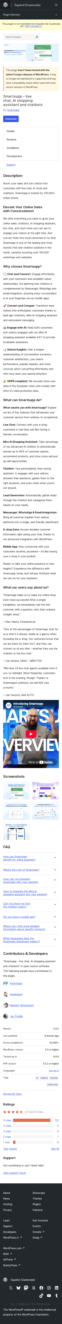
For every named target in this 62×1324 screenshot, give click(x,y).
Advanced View (12, 1093)
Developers (9, 1232)
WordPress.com (14, 1248)
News (6, 1198)
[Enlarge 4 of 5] (54, 806)
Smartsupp (13, 110)
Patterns (38, 1210)
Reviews (11, 139)
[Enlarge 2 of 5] (54, 786)
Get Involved (40, 1220)
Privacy (7, 1210)
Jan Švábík (16, 1016)
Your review (10, 1148)
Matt (7, 1253)
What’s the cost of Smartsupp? (21, 869)
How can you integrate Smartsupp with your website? (20, 881)
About (6, 1192)
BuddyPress (12, 1265)
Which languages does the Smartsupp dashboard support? (21, 940)
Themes (37, 1198)
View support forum (14, 1172)
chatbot (44, 1078)
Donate (39, 1232)
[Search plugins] (37, 37)
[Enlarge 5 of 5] (25, 826)
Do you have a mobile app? (19, 917)
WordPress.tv (12, 1237)
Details (10, 131)
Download (11, 118)
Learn (6, 1220)
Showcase (39, 1192)
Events (37, 1226)
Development (14, 156)
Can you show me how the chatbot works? (16, 905)
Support (11, 164)
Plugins (37, 1204)
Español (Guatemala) (23, 1279)
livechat (54, 1078)
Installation (13, 148)
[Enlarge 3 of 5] (25, 806)
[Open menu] (57, 5)
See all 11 (54, 1070)
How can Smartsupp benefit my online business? (19, 858)
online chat (52, 1084)
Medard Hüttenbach (22, 1005)
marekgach (16, 994)
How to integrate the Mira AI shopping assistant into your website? (25, 893)
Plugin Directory (11, 14)
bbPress (9, 1259)
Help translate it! (33, 26)
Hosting (7, 1204)
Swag (37, 1237)
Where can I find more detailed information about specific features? (24, 928)
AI (37, 1078)
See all (55, 1148)
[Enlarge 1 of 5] (25, 786)
